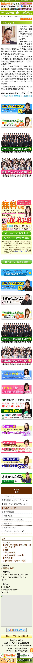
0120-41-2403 (8, 568)
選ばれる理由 (10, 552)
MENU (9, 13)
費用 (6, 550)
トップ (3, 16)
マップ (15, 630)
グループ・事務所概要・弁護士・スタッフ (16, 546)
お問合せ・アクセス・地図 (15, 561)
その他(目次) (25, 19)
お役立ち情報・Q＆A (13, 555)
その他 (9, 16)
